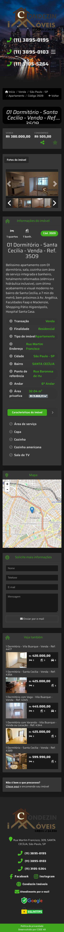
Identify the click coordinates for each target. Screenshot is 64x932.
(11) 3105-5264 (31, 64)
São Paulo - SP (39, 92)
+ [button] (7, 484)
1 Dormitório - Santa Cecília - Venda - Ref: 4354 (30, 673)
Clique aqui (12, 786)
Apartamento (16, 96)
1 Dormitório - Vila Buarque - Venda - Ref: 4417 (30, 647)
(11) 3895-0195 (31, 40)
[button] (10, 184)
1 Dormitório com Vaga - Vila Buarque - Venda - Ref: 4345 (29, 698)
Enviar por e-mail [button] (33, 619)
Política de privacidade (32, 926)
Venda (22, 92)
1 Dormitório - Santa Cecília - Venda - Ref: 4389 (30, 749)
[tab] (16, 160)
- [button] (7, 489)
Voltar (55, 96)
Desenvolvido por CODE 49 (32, 929)
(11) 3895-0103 (31, 52)
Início (11, 92)
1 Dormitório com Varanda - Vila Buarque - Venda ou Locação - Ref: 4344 (31, 723)
